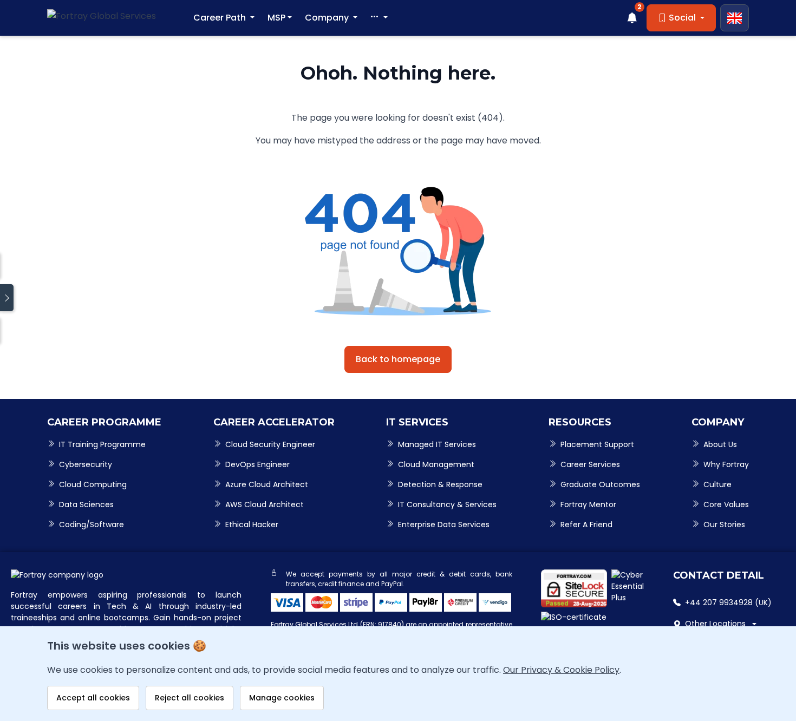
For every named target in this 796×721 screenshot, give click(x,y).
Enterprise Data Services (444, 524)
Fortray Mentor (588, 504)
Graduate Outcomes (600, 484)
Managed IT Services (437, 444)
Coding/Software (91, 524)
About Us (720, 444)
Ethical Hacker (251, 524)
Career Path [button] (220, 17)
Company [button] (328, 17)
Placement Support (597, 444)
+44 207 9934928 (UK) (728, 602)
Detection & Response (440, 484)
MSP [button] (276, 17)
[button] (379, 18)
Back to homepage (398, 359)
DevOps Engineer (257, 464)
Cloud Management (436, 464)
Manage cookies (282, 697)
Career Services (590, 464)
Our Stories (724, 524)
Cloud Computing (93, 484)
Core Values (726, 504)
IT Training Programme (102, 444)
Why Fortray (726, 464)
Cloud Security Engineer (270, 444)
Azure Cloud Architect (266, 484)
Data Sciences (86, 504)
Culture (717, 484)
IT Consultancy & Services (447, 504)
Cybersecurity (85, 464)
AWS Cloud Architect (264, 504)
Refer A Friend (586, 524)
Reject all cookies (189, 697)
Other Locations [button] (715, 623)
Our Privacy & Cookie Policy (561, 670)
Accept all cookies (93, 697)
